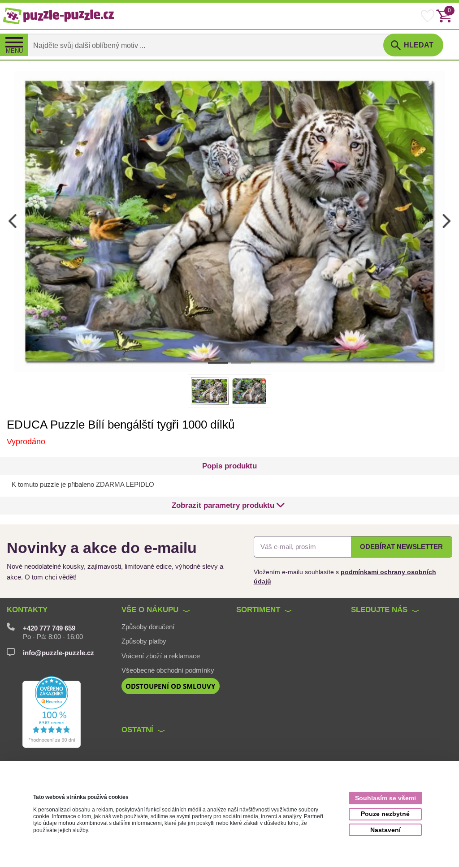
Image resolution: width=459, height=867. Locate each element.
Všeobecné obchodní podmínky (167, 670)
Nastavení (385, 829)
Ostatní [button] (137, 729)
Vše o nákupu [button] (149, 609)
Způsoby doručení (147, 627)
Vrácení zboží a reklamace (160, 656)
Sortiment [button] (258, 609)
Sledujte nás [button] (379, 609)
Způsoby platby (143, 641)
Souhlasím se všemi (385, 798)
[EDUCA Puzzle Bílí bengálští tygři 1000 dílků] (229, 220)
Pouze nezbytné (385, 813)
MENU (14, 51)
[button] (228, 505)
